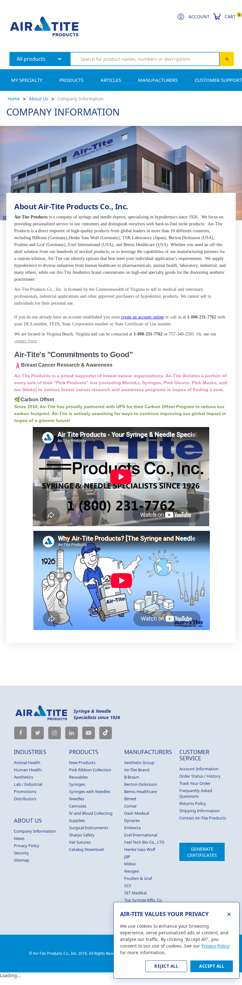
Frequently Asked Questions (195, 793)
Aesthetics (23, 777)
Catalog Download (86, 849)
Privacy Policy (26, 845)
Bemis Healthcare (140, 791)
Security (21, 853)
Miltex (130, 864)
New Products (82, 762)
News (19, 838)
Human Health (28, 770)
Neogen (131, 871)
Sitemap (21, 860)
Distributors (25, 799)
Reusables (78, 777)
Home (14, 99)
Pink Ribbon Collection (90, 770)
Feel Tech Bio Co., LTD (144, 842)
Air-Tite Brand (136, 770)
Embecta (132, 827)
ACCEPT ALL (211, 966)
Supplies (77, 820)
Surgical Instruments (88, 827)
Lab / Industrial (28, 784)
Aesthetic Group (139, 762)
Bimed (130, 799)
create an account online (142, 317)
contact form (25, 341)
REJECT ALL (166, 966)
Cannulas (77, 806)
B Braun (131, 777)
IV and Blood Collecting (90, 813)
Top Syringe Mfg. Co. (143, 900)
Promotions (25, 791)
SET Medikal (135, 893)
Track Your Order (194, 783)
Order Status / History (200, 776)
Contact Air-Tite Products (202, 818)
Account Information (198, 769)
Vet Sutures (80, 842)
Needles (76, 799)
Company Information (80, 99)
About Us (38, 99)
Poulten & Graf (138, 878)
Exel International (140, 835)
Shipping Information (199, 810)
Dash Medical (136, 813)
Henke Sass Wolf (139, 849)
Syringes (77, 784)
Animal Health (27, 762)
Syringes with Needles (89, 791)
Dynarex (132, 820)
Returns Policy (192, 803)
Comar (130, 806)
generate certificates (202, 852)
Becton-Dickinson (140, 784)
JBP (127, 856)
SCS (127, 885)
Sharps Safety (82, 835)
